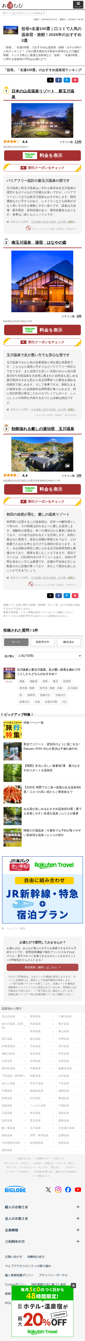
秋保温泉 (35, 1031)
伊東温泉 (35, 1068)
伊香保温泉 (8, 1046)
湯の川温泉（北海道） (12, 1025)
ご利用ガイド (42, 1158)
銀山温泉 (35, 1038)
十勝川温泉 (65, 1016)
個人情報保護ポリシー (19, 1275)
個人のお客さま (16, 1206)
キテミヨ (11, 1167)
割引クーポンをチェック (46, 167)
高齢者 (33, 681)
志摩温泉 (63, 1135)
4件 (79, 316)
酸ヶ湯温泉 (8, 1127)
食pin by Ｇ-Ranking (65, 1171)
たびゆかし (24, 1171)
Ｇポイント (58, 1158)
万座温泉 (35, 1046)
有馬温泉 (7, 1098)
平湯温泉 (7, 1090)
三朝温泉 (63, 1105)
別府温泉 (7, 1120)
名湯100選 (51, 702)
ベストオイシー (27, 1167)
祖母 (45, 681)
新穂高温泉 (36, 1090)
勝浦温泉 (63, 1098)
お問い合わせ (13, 1257)
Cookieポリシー (15, 1284)
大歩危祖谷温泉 (11, 1142)
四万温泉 (63, 1046)
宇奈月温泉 (36, 1083)
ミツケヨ (10, 1171)
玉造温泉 (7, 1112)
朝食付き (45, 695)
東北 (55, 681)
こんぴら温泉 (38, 1105)
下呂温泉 (63, 1083)
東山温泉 (63, 1031)
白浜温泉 (35, 1098)
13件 (78, 142)
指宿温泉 (7, 1150)
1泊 (64, 702)
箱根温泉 (7, 1135)
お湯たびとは (24, 1158)
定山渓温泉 (8, 1016)
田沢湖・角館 (27, 688)
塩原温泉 (35, 1053)
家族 (22, 681)
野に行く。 (57, 1167)
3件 (79, 475)
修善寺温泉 (65, 1068)
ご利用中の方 (15, 1241)
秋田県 (67, 681)
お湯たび (48, 1163)
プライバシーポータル (53, 1275)
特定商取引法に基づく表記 (48, 1284)
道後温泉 (7, 1105)
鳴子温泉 (63, 1023)
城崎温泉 (63, 1090)
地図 (34, 147)
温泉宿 (31, 695)
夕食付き (60, 695)
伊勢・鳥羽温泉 (39, 1135)
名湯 (37, 702)
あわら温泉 (8, 1083)
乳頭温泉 (35, 1023)
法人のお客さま (16, 1218)
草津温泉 (63, 1038)
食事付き (25, 702)
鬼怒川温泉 (8, 1053)
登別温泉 (35, 1016)
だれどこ (25, 1163)
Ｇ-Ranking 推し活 (42, 1171)
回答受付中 (42, 641)
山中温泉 (63, 1075)
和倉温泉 (35, 1075)
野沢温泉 (63, 1053)
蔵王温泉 (7, 1038)
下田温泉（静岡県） (14, 1075)
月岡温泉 (35, 1060)
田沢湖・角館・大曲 (51, 688)
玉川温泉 (72, 688)
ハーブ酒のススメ (41, 1176)
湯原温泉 (63, 1112)
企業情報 (11, 1229)
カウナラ (70, 1167)
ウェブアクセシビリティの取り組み (28, 1266)
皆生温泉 (35, 1112)
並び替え (9, 656)
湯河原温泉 (8, 1068)
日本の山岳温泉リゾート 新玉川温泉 (43, 94)
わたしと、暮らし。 (67, 1163)
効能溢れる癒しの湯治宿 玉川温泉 (43, 429)
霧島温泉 (63, 1120)
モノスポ (43, 1167)
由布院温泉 (36, 1142)
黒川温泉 (35, 1120)
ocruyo (37, 1163)
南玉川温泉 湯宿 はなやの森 (39, 242)
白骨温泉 (7, 1060)
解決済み (68, 641)
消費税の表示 (36, 1257)
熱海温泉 (63, 1142)
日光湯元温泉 (66, 1127)
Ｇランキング (11, 1163)
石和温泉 (63, 1060)
